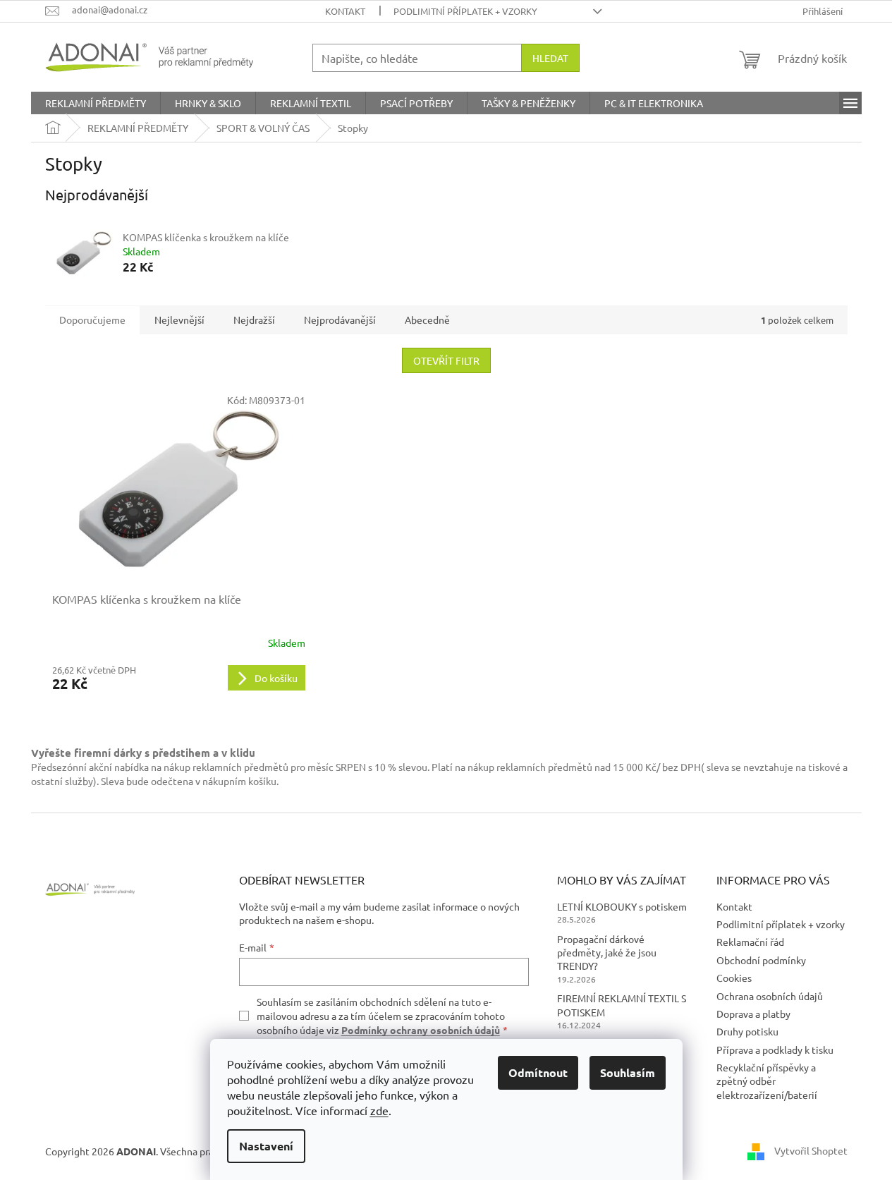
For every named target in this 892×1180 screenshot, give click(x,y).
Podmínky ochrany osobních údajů (420, 1029)
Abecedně (427, 319)
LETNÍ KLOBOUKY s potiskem (622, 906)
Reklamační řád (750, 941)
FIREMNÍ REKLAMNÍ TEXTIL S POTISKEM (621, 1005)
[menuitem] (95, 103)
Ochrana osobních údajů (769, 996)
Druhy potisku (747, 1031)
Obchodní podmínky (761, 960)
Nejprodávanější (340, 319)
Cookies (734, 977)
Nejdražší (254, 319)
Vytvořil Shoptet (811, 1149)
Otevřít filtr (446, 360)
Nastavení (266, 1145)
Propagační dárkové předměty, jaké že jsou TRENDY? (606, 952)
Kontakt (345, 11)
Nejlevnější (179, 319)
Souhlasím (627, 1072)
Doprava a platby (753, 1013)
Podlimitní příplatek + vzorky (465, 11)
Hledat (550, 57)
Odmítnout (538, 1072)
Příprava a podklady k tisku (774, 1049)
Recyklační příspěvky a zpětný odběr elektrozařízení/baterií (766, 1081)
